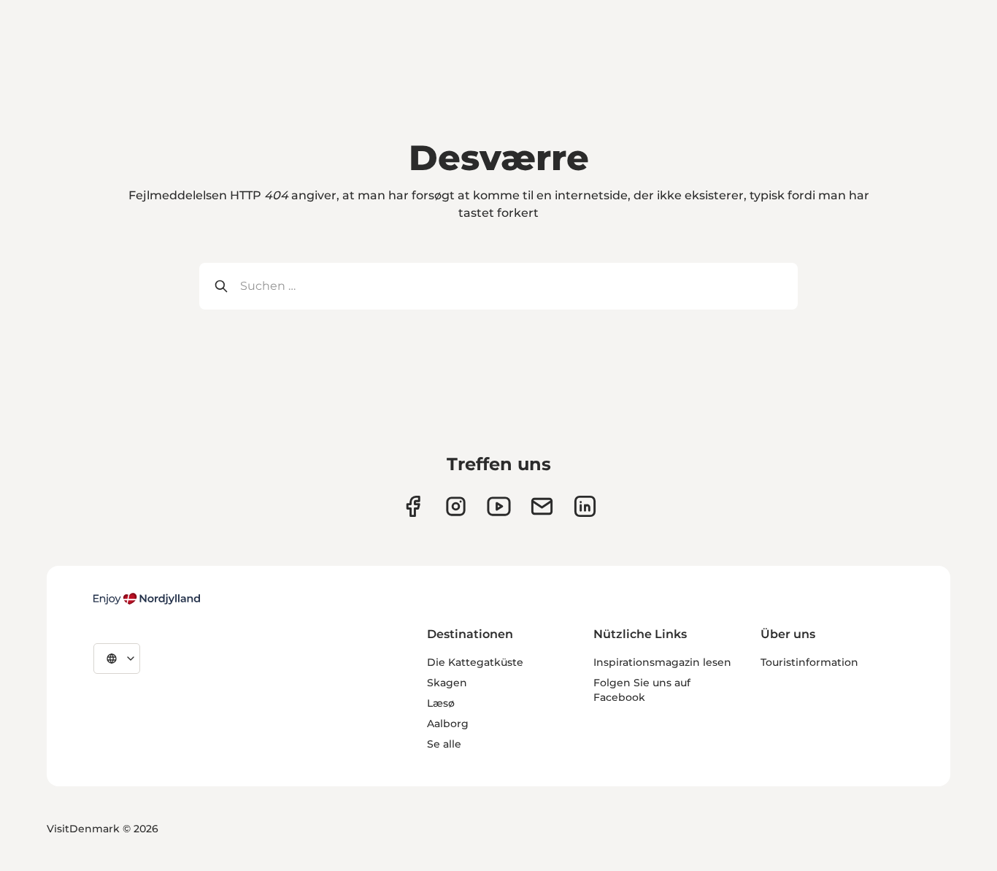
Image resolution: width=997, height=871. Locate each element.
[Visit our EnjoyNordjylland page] (499, 506)
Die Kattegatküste (475, 662)
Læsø (441, 703)
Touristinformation (809, 662)
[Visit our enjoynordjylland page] (413, 506)
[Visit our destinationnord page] (585, 506)
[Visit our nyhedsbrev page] (542, 506)
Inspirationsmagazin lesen (662, 662)
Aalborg (448, 723)
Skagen (447, 682)
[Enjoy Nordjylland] (146, 598)
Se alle (444, 744)
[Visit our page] (456, 506)
